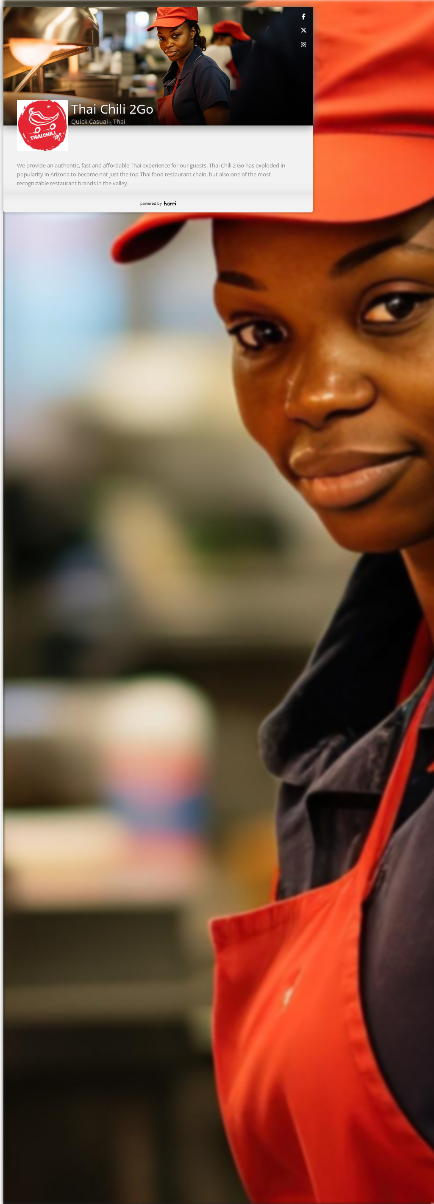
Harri (170, 203)
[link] (304, 16)
